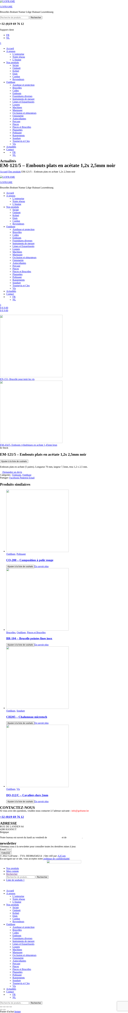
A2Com (62, 856)
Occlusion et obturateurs (24, 113)
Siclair (15, 65)
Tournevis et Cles (21, 141)
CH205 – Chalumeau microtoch (26, 716)
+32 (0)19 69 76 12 (12, 816)
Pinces (15, 124)
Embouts (16, 93)
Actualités (11, 146)
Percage (16, 121)
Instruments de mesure (23, 99)
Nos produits (12, 62)
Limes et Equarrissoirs (23, 101)
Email (3, 849)
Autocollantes (19, 118)
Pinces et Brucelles (21, 127)
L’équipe (16, 59)
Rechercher (36, 17)
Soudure (16, 138)
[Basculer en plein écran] (4, 1006)
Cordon (16, 76)
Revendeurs (18, 79)
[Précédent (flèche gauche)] (1, 1009)
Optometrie (18, 115)
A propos (10, 51)
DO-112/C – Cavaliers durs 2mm (27, 795)
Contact (10, 149)
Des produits (14, 171)
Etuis (14, 73)
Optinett (16, 68)
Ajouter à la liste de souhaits (14, 461)
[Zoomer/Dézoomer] (1, 1006)
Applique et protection (23, 85)
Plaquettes (17, 130)
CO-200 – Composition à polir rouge (29, 560)
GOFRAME (6, 6)
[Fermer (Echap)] (10, 1006)
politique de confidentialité (56, 858)
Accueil (10, 48)
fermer (17, 1011)
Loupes (16, 104)
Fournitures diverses (22, 96)
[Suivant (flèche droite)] (4, 1009)
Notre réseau (18, 57)
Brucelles (17, 87)
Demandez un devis (12, 472)
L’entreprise (18, 54)
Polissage (17, 132)
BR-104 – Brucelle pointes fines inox (29, 638)
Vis (14, 144)
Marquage (17, 110)
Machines (17, 107)
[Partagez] (7, 1006)
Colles (15, 90)
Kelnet (15, 71)
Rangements (18, 135)
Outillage (10, 82)
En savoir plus (41, 566)
